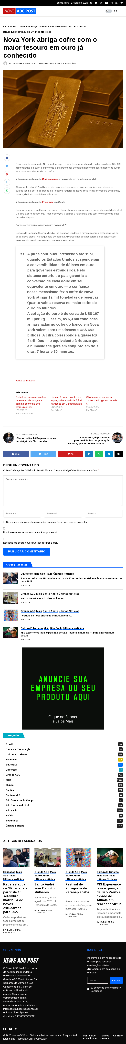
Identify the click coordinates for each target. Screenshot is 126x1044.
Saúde (64, 815)
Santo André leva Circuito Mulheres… (43, 598)
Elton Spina (15, 63)
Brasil (13, 26)
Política (64, 790)
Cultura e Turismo (64, 754)
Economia (47, 202)
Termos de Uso (104, 1037)
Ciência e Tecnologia (64, 749)
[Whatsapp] (112, 3)
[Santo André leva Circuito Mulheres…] (10, 598)
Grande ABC (64, 775)
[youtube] (106, 3)
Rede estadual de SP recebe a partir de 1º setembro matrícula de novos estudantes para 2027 (71, 580)
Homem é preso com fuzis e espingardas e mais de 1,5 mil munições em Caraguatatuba (66, 400)
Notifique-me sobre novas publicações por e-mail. (30, 542)
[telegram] (121, 3)
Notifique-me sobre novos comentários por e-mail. (30, 532)
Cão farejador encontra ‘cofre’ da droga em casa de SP (101, 400)
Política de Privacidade (90, 1037)
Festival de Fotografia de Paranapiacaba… (47, 615)
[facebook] (91, 3)
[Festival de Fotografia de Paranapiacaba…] (10, 615)
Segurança (64, 820)
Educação (64, 764)
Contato (118, 1035)
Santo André (64, 795)
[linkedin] (116, 3)
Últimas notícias (64, 825)
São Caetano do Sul (64, 805)
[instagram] (101, 3)
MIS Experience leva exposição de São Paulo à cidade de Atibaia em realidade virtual (68, 634)
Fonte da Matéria (25, 380)
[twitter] (96, 3)
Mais (64, 780)
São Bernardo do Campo (63, 800)
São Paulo (64, 810)
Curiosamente (50, 179)
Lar (4, 26)
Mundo (64, 785)
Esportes (64, 769)
